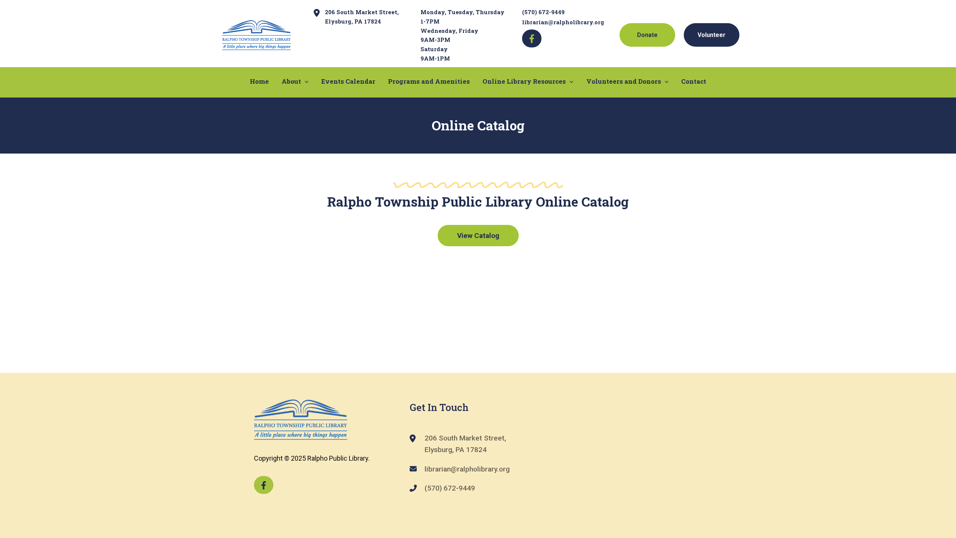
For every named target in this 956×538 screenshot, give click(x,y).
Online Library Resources (524, 81)
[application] (304, 81)
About (291, 81)
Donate (647, 34)
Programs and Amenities (429, 81)
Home (259, 81)
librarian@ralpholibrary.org (563, 22)
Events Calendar (348, 81)
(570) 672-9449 (543, 12)
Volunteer (712, 34)
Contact (693, 81)
